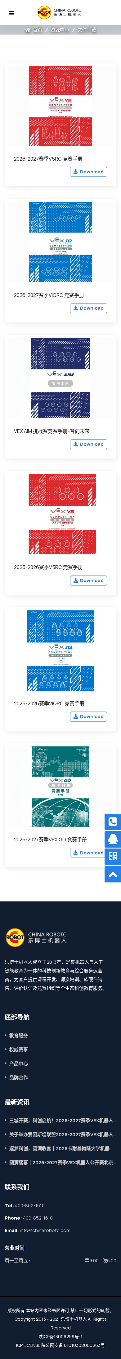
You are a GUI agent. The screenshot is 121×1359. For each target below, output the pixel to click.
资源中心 (60, 29)
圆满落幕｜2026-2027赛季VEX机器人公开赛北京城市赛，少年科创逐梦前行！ (62, 1162)
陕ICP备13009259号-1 (60, 1336)
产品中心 (18, 1063)
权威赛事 (18, 1049)
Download (91, 171)
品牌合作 (18, 1077)
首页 (37, 29)
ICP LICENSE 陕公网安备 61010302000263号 (60, 1345)
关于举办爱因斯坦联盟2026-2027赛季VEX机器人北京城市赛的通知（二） (62, 1134)
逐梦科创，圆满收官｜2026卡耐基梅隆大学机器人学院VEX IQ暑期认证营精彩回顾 (62, 1148)
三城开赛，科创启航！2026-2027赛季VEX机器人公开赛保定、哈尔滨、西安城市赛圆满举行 (62, 1120)
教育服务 (18, 1035)
